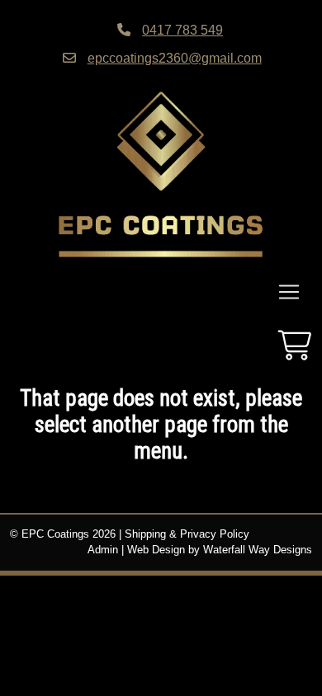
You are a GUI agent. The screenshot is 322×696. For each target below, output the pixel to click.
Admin (103, 550)
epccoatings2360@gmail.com (175, 57)
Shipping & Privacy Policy (187, 534)
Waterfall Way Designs (257, 550)
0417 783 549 (182, 29)
